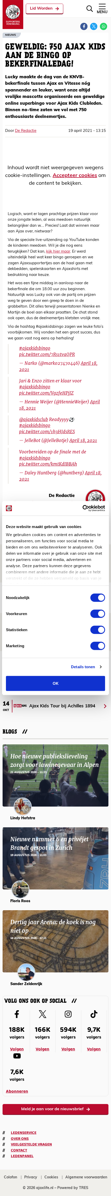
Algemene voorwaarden (86, 1177)
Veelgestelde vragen (31, 1144)
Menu (102, 12)
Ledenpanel (22, 1156)
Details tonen (83, 667)
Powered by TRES (72, 1188)
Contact (19, 1150)
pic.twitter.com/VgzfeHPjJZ (46, 393)
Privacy (30, 1177)
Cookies (51, 1177)
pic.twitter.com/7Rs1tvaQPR (47, 354)
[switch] (97, 613)
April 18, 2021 (83, 440)
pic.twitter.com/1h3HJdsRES (47, 432)
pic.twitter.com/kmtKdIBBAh (48, 464)
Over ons (20, 1139)
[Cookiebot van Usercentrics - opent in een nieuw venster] (82, 508)
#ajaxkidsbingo (34, 348)
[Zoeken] (89, 8)
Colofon (10, 1177)
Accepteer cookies (75, 175)
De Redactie (25, 131)
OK (56, 683)
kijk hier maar (58, 252)
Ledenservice (23, 1133)
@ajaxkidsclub (33, 419)
